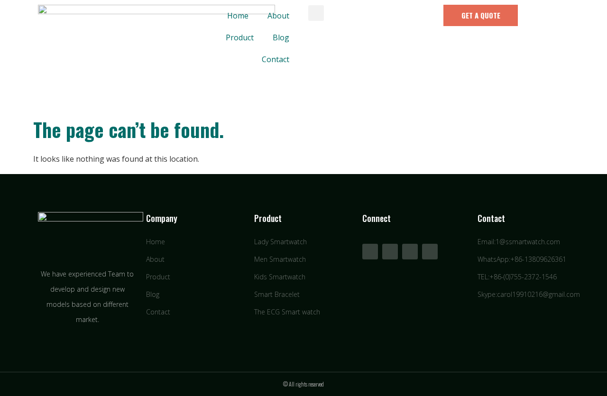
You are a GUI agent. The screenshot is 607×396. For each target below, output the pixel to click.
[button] (316, 13)
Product (240, 37)
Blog (281, 37)
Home (237, 15)
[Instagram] (430, 251)
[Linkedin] (410, 251)
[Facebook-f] (370, 251)
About (278, 15)
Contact (275, 59)
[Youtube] (390, 251)
